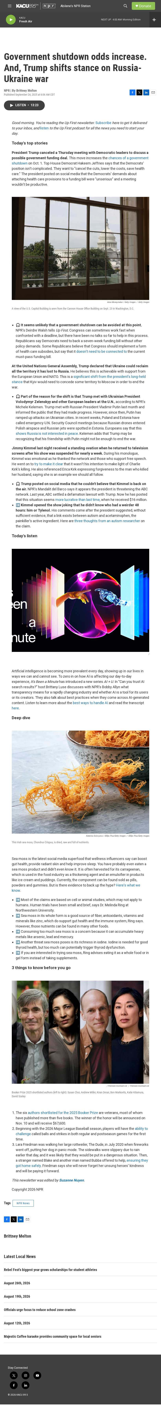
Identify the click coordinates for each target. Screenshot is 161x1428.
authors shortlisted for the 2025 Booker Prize (63, 1113)
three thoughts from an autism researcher (107, 521)
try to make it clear (48, 464)
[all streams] (155, 19)
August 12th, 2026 (17, 1323)
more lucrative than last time (77, 500)
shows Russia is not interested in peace (47, 433)
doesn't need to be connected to (101, 351)
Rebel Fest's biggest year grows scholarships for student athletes (50, 1270)
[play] (11, 19)
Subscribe (103, 123)
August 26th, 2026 (17, 1283)
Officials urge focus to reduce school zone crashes (40, 1310)
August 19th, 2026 (17, 1296)
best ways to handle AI (90, 703)
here (15, 708)
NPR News (23, 1203)
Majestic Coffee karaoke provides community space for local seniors (52, 1336)
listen (44, 128)
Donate (145, 6)
